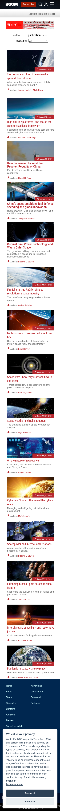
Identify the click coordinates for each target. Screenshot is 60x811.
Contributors (37, 691)
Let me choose (14, 784)
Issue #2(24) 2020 (44, 622)
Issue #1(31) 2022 (44, 284)
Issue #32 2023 (46, 199)
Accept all (30, 793)
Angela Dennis (24, 472)
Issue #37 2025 (45, 69)
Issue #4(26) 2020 (44, 415)
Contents (10, 708)
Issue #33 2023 (46, 158)
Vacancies (11, 703)
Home (9, 685)
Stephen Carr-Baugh (27, 137)
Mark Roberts (24, 515)
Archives (10, 714)
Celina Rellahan (25, 305)
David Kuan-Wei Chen (28, 677)
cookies (10, 780)
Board (9, 691)
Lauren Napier (24, 89)
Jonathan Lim (24, 599)
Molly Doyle (38, 89)
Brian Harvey (24, 348)
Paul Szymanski (25, 392)
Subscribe (28, 4)
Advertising (36, 685)
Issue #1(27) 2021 (44, 372)
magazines (21, 40)
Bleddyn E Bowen (26, 261)
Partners (35, 703)
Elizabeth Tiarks (25, 640)
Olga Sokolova (24, 432)
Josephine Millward (26, 218)
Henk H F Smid (24, 178)
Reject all (30, 801)
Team (9, 697)
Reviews (10, 720)
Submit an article (14, 726)
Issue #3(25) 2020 (44, 579)
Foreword (36, 697)
